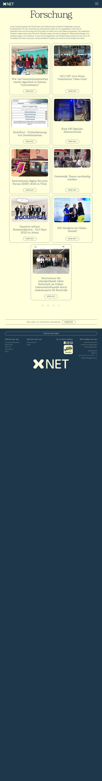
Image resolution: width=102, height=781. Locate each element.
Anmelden (68, 322)
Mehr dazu (30, 91)
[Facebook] (64, 343)
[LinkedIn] (71, 343)
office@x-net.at (91, 358)
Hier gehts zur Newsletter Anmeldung (43, 322)
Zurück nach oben (51, 333)
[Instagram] (68, 343)
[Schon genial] (68, 353)
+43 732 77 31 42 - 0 (89, 355)
